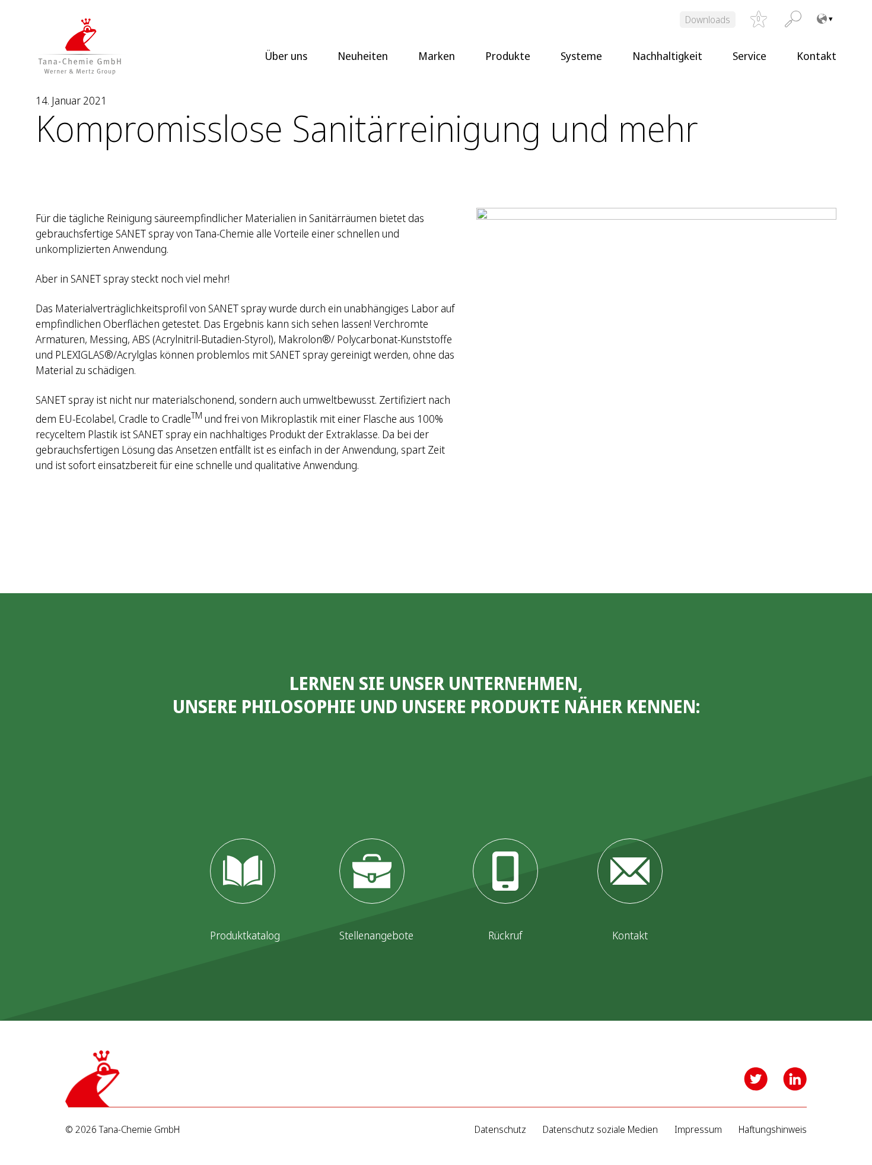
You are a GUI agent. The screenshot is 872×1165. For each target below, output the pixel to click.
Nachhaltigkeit (667, 56)
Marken (436, 56)
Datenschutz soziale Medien (600, 1129)
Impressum (698, 1129)
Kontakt (816, 56)
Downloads (707, 19)
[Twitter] (756, 1079)
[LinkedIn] (795, 1079)
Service (749, 56)
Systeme (581, 56)
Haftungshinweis (773, 1129)
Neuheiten (363, 56)
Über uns (286, 56)
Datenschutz (500, 1129)
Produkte (507, 56)
